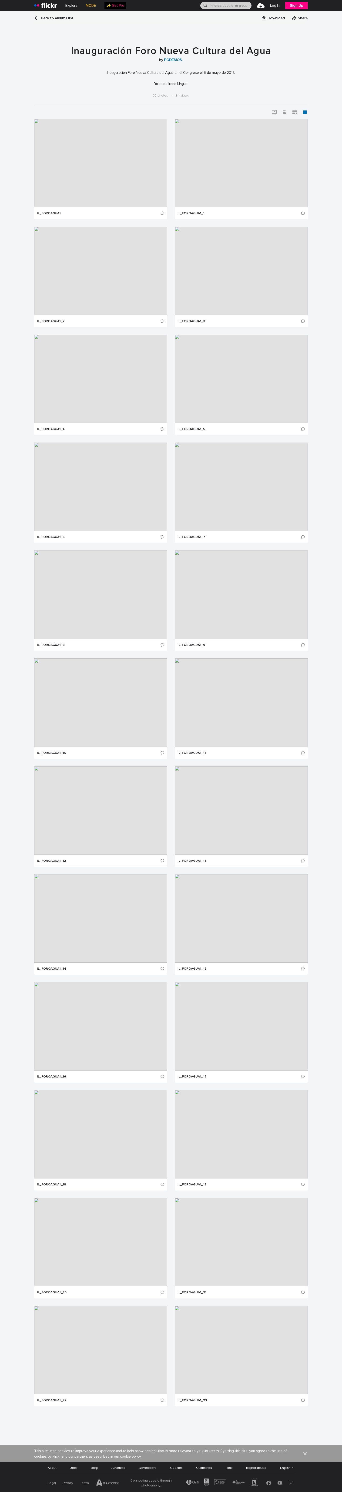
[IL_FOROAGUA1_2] (100, 271)
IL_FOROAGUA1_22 (51, 1400)
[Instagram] (291, 1483)
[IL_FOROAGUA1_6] (100, 487)
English (285, 1468)
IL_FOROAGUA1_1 (191, 213)
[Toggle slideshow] (274, 112)
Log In (275, 5)
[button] (273, 18)
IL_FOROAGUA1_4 (51, 429)
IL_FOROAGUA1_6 (51, 537)
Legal (52, 1483)
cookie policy (130, 1456)
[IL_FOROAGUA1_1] (241, 163)
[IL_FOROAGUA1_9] (241, 594)
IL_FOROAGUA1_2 (50, 321)
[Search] (205, 5)
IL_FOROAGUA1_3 (191, 321)
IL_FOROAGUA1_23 (192, 1400)
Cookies (176, 1468)
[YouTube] (280, 1483)
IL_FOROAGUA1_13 (192, 861)
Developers (147, 1468)
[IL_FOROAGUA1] (100, 163)
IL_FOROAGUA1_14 (51, 969)
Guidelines (204, 1468)
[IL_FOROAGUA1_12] (100, 810)
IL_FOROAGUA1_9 (191, 645)
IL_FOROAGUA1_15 (192, 969)
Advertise (118, 1468)
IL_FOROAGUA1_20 (52, 1292)
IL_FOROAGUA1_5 (191, 429)
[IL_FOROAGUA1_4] (100, 379)
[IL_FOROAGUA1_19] (241, 1134)
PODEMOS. (173, 60)
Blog (94, 1468)
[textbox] (231, 5)
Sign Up (296, 5)
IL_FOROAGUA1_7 (191, 537)
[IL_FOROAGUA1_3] (241, 271)
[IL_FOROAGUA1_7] (241, 487)
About (52, 1468)
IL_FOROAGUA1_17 (192, 1076)
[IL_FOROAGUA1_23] (241, 1350)
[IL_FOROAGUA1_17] (241, 1026)
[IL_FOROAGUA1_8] (100, 594)
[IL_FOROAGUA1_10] (100, 702)
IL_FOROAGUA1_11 (192, 753)
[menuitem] (115, 5)
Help (229, 1468)
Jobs (73, 1468)
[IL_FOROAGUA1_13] (241, 810)
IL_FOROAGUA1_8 (51, 645)
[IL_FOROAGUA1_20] (100, 1242)
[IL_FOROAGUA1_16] (100, 1026)
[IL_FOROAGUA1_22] (100, 1350)
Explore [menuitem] (71, 5)
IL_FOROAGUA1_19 (192, 1184)
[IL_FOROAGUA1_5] (241, 379)
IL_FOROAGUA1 (49, 213)
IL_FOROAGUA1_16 (51, 1076)
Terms (84, 1483)
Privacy (68, 1483)
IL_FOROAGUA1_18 (51, 1184)
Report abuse (256, 1468)
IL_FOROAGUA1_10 (51, 753)
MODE (91, 5)
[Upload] (261, 5)
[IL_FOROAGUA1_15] (241, 918)
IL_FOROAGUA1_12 (51, 861)
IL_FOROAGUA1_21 (192, 1292)
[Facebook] (269, 1483)
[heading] (45, 5)
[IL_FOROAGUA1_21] (241, 1242)
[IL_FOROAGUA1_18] (100, 1134)
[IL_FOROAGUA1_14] (100, 918)
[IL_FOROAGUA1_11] (241, 702)
